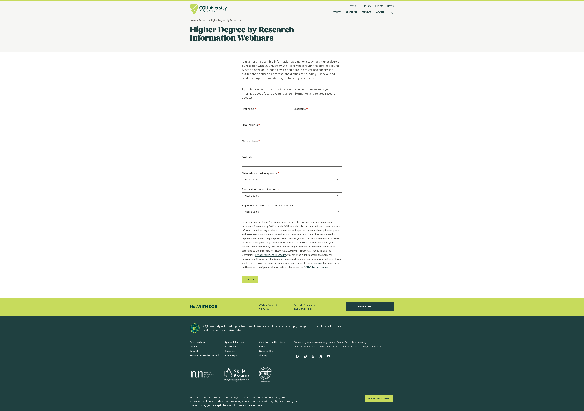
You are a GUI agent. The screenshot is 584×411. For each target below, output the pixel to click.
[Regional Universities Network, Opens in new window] (202, 375)
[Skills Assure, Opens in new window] (236, 374)
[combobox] (251, 179)
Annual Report (231, 355)
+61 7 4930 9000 (303, 309)
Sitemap (263, 355)
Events (379, 6)
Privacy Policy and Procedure (270, 254)
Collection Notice (198, 342)
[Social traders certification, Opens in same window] (265, 375)
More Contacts (367, 306)
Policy (262, 346)
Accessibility (230, 346)
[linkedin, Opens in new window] (313, 356)
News (390, 6)
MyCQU (354, 6)
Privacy (193, 346)
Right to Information (234, 342)
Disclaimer (229, 350)
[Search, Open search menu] (391, 12)
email (319, 262)
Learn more (254, 405)
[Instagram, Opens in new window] (305, 356)
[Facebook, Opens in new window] (297, 356)
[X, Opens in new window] (321, 356)
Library (367, 6)
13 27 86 (264, 309)
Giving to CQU (266, 350)
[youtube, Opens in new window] (328, 356)
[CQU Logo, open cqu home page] (208, 9)
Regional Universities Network (204, 355)
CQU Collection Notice (316, 267)
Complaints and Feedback (272, 342)
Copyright (194, 350)
